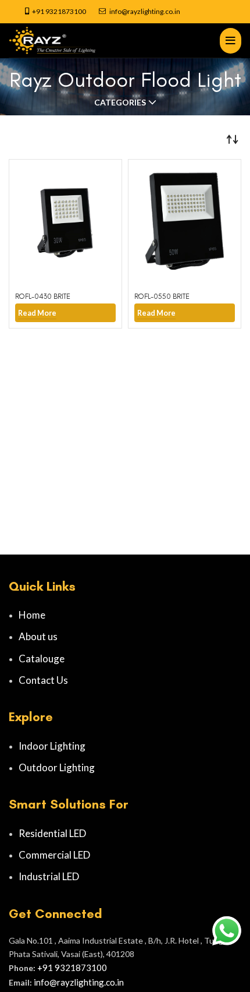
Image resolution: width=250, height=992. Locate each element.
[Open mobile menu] (230, 40)
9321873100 (65, 11)
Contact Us (43, 680)
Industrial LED (49, 876)
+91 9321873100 (72, 967)
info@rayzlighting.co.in (144, 11)
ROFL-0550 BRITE (162, 296)
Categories (120, 102)
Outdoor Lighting (57, 767)
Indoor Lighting (52, 746)
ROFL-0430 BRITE (42, 296)
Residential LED (52, 833)
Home (32, 615)
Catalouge (42, 658)
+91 (38, 11)
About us (38, 636)
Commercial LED (54, 855)
